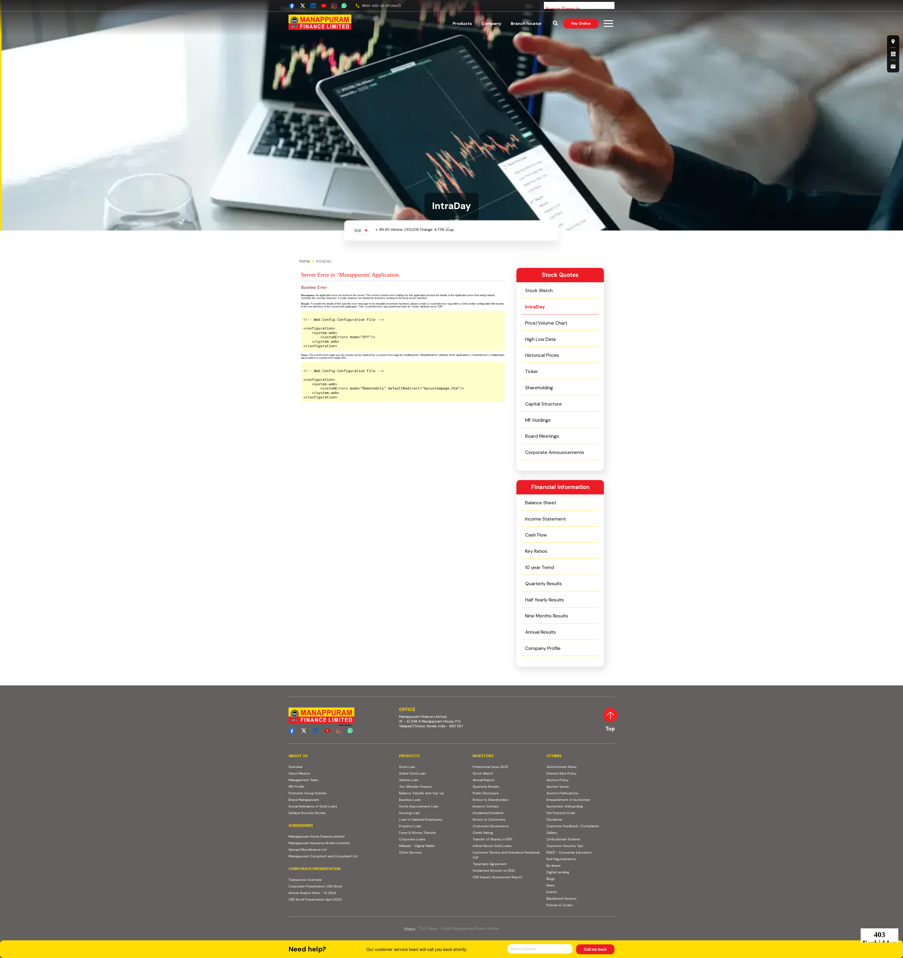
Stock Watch (539, 290)
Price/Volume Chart (546, 323)
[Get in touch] (893, 66)
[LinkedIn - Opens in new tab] (313, 5)
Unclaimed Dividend (488, 813)
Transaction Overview (323, 879)
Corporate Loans (412, 839)
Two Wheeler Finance (415, 786)
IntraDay (535, 307)
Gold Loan (407, 767)
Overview (296, 767)
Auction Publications (562, 793)
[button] (555, 23)
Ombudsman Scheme (563, 839)
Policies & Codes (560, 905)
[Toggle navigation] (608, 23)
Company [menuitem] (491, 23)
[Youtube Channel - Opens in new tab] (323, 5)
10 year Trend (539, 567)
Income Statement (545, 519)
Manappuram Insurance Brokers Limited (341, 843)
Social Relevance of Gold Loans (313, 806)
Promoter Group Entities (308, 793)
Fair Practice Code (561, 813)
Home (304, 261)
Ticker (531, 371)
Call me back (595, 949)
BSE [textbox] (358, 230)
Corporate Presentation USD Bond (333, 886)
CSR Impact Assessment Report (497, 877)
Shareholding (539, 388)
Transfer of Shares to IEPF (492, 839)
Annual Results (540, 632)
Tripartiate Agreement (507, 864)
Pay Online (584, 23)
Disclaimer (554, 819)
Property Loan (410, 826)
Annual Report (484, 780)
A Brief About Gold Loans (507, 845)
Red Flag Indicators (579, 859)
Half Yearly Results (544, 600)
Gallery (552, 833)
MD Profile (296, 786)
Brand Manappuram (304, 800)
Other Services (410, 852)
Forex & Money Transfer (417, 833)
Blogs (551, 879)
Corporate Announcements (554, 452)
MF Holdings (538, 420)
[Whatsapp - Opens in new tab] (344, 5)
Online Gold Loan (412, 773)
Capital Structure (543, 404)
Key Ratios (536, 551)
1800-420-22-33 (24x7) (381, 6)
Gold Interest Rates (562, 767)
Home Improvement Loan (419, 806)
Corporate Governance (491, 826)
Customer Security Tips (565, 846)
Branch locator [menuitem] (526, 23)
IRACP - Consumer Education (580, 852)
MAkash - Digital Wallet (417, 846)
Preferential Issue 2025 (490, 767)
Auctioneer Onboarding (580, 806)
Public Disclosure (486, 793)
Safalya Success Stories (307, 813)
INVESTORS (483, 755)
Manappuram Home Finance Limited (341, 836)
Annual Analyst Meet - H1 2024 (331, 892)
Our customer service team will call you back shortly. (416, 949)
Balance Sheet (540, 503)
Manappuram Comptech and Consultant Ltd (341, 856)
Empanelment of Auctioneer (568, 800)
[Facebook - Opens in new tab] (292, 5)
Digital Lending (558, 872)
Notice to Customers (489, 819)
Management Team (303, 780)
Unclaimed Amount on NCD (494, 870)
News (551, 885)
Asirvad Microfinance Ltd (336, 849)
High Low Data (540, 339)
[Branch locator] (893, 41)
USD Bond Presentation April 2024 (333, 899)
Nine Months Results (546, 616)
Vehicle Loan (408, 780)
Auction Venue (558, 786)
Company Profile (543, 648)
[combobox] (361, 230)
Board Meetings (542, 436)
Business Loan (410, 800)
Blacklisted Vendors (562, 898)
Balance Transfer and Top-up (421, 793)
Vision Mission (299, 773)
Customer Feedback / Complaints (573, 826)
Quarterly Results (543, 583)
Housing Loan (409, 813)
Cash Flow (536, 535)
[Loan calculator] (893, 54)
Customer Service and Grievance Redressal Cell (506, 854)
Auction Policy (576, 780)
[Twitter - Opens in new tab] (302, 5)
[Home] (320, 23)
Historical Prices (542, 355)
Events (552, 892)
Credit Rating (501, 832)
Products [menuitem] (462, 23)
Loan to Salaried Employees (420, 819)
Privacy (410, 928)
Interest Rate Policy (562, 773)
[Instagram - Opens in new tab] (334, 5)
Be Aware (572, 865)
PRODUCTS (409, 755)
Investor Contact (486, 806)
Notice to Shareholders (491, 800)
